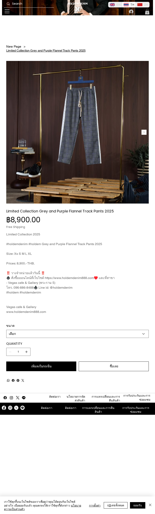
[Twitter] (23, 380)
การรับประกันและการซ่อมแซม (135, 410)
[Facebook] (13, 380)
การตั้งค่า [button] (95, 505)
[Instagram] (11, 398)
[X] (18, 398)
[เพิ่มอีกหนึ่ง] (26, 352)
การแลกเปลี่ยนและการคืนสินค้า (98, 410)
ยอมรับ (137, 505)
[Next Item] (144, 132)
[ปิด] (150, 505)
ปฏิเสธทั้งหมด (115, 505)
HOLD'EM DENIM (78, 3)
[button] (147, 11)
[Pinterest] (18, 380)
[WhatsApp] (8, 380)
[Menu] (7, 11)
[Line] (24, 398)
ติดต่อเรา (55, 396)
